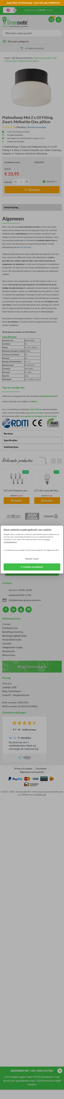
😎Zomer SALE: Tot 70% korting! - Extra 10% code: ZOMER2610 (32, 3)
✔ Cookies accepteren (32, 566)
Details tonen (32, 558)
